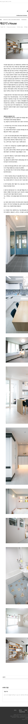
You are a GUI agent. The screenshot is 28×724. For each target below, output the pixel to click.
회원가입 (20, 710)
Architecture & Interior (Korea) (11, 19)
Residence (24, 19)
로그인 (15, 710)
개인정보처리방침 (22, 711)
